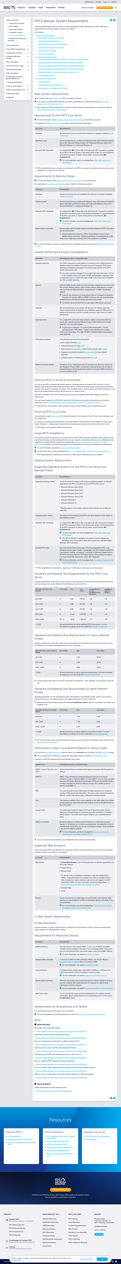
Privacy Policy (16, 1260)
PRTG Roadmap (91, 1139)
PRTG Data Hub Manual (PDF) (57, 1144)
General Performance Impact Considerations (53, 44)
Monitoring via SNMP (92, 954)
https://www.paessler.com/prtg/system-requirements (54, 1091)
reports (82, 346)
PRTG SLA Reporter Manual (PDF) (58, 1141)
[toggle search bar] (115, 7)
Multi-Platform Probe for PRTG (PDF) (20, 1139)
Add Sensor (105, 752)
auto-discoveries (89, 352)
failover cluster (56, 416)
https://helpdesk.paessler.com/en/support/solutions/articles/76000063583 (61, 1071)
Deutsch (114, 2)
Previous (111, 20)
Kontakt (98, 2)
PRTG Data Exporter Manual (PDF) (58, 1150)
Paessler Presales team (100, 627)
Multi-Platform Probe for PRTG (47, 742)
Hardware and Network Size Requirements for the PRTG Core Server (60, 62)
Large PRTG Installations (46, 54)
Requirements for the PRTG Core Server (51, 38)
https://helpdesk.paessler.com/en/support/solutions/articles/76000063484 (61, 1051)
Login (105, 2)
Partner (61, 8)
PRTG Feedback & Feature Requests (98, 1136)
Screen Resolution (44, 82)
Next (114, 20)
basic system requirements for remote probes (52, 110)
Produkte (21, 8)
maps (79, 342)
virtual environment (66, 196)
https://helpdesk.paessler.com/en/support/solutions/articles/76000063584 (61, 1077)
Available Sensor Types (99, 756)
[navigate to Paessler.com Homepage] (9, 7)
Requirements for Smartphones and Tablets (52, 88)
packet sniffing (77, 349)
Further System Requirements (46, 78)
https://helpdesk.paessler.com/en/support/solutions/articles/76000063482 (61, 1038)
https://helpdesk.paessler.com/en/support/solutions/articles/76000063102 (61, 1045)
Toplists (104, 349)
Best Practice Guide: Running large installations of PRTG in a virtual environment (73, 402)
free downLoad (60, 1190)
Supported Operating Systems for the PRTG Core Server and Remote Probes (63, 59)
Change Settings (86, 1259)
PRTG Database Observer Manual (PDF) (60, 1147)
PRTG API (93, 358)
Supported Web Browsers (46, 75)
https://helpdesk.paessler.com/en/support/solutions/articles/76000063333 (61, 1058)
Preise (40, 8)
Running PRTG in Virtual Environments (51, 47)
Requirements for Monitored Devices (50, 85)
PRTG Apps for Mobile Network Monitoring (91, 1014)
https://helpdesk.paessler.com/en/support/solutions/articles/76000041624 (61, 1064)
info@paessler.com (100, 1226)
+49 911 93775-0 (100, 1230)
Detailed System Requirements (46, 57)
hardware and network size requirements (70, 120)
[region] (60, 1259)
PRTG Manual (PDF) (14, 1136)
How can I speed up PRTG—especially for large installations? (89, 451)
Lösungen (32, 8)
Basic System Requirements (45, 36)
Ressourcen (50, 8)
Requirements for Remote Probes (49, 41)
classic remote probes (54, 184)
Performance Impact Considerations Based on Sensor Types (58, 72)
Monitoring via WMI (91, 965)
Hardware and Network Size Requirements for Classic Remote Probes (61, 66)
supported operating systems (69, 962)
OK (102, 1259)
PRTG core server (55, 123)
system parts (57, 98)
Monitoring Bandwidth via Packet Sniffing (99, 988)
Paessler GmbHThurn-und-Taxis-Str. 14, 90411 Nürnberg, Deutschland (104, 1221)
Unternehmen (89, 2)
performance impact (52, 752)
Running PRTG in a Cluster (47, 51)
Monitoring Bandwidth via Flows (95, 975)
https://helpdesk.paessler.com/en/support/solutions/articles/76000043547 (61, 1031)
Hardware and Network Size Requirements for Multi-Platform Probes (61, 69)
